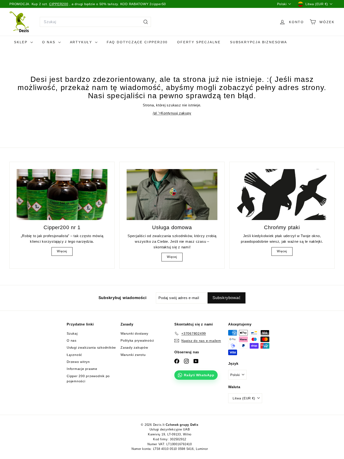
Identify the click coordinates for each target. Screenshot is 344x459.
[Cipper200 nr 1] (62, 194)
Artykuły (82, 42)
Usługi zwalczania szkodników (91, 347)
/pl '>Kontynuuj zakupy (172, 113)
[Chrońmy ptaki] (282, 194)
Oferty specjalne (199, 42)
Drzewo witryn (78, 362)
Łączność (74, 355)
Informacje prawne (82, 369)
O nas (49, 42)
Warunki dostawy (134, 333)
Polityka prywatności (137, 340)
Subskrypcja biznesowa (258, 42)
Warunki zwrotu (133, 355)
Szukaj (72, 333)
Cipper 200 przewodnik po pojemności (88, 378)
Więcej (62, 251)
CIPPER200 (58, 4)
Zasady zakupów (134, 347)
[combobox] (95, 22)
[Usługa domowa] (172, 194)
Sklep (21, 42)
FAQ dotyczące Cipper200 (137, 42)
